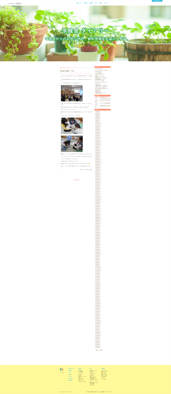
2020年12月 (97, 214)
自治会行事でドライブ (104, 97)
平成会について (79, 3)
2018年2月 (97, 264)
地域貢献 (96, 91)
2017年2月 (97, 281)
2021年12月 (97, 196)
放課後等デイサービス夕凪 (100, 77)
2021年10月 (97, 199)
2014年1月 (97, 331)
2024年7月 (97, 149)
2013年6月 (97, 341)
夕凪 (90, 381)
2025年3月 (97, 137)
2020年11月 (97, 215)
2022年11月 (97, 179)
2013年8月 (97, 338)
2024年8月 (97, 147)
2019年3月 (97, 246)
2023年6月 (97, 168)
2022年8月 (97, 184)
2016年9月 (97, 288)
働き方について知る (104, 375)
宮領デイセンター (98, 76)
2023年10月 (97, 162)
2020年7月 (97, 221)
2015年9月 (97, 306)
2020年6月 (97, 223)
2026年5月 (97, 115)
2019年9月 (97, 237)
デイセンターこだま (98, 80)
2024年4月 (97, 153)
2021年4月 (97, 208)
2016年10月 (97, 287)
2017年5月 (97, 276)
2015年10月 (97, 305)
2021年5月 (97, 206)
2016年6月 (97, 293)
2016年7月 (97, 291)
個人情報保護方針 (102, 391)
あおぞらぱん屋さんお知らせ (100, 88)
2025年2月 (97, 138)
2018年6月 (97, 259)
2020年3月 (97, 228)
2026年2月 (97, 120)
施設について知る (103, 374)
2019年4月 (97, 244)
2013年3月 (97, 346)
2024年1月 (97, 158)
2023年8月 (97, 165)
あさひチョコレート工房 (81, 381)
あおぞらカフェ (80, 380)
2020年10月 (97, 217)
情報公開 (70, 380)
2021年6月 (97, 205)
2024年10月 (97, 144)
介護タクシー (80, 377)
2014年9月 (97, 324)
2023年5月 (97, 170)
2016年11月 (97, 285)
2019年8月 (97, 238)
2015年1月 (97, 318)
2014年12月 (97, 320)
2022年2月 (97, 193)
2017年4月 (97, 278)
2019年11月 (97, 234)
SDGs (96, 3)
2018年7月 (97, 258)
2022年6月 (97, 187)
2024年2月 (97, 156)
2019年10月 (97, 235)
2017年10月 (97, 270)
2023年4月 (97, 171)
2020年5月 (97, 224)
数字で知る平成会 (103, 376)
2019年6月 (97, 241)
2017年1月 (97, 282)
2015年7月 (97, 309)
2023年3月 (97, 173)
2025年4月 (97, 135)
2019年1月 (97, 249)
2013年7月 (97, 340)
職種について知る (103, 371)
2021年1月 (97, 212)
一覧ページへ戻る (98, 350)
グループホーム (98, 68)
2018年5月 (97, 261)
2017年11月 (97, 268)
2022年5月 (97, 188)
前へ (75, 179)
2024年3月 (97, 155)
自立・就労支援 (80, 371)
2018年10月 (97, 253)
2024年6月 (97, 150)
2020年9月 (97, 218)
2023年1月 (97, 176)
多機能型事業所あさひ (99, 92)
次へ (77, 179)
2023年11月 (97, 161)
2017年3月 (97, 279)
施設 (90, 368)
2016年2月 (97, 299)
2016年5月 (97, 294)
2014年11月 (97, 321)
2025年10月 (97, 126)
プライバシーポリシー (109, 391)
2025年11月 (97, 125)
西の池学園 (97, 89)
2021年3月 (97, 209)
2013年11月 (97, 334)
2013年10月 (97, 335)
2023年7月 (97, 167)
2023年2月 (97, 175)
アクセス (106, 3)
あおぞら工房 (97, 71)
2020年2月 (97, 229)
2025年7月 (97, 131)
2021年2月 (97, 211)
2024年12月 (97, 141)
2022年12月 (97, 178)
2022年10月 (97, 181)
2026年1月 (97, 121)
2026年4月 (97, 117)
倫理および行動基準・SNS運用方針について (93, 391)
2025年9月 (97, 128)
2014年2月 (97, 329)
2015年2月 (97, 317)
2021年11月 (97, 197)
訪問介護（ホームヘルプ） (82, 376)
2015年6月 (97, 311)
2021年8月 (97, 202)
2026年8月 (97, 111)
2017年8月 (97, 273)
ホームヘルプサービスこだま (100, 70)
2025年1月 (97, 140)
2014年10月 (97, 323)
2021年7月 (97, 203)
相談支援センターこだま (93, 370)
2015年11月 (97, 303)
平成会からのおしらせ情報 (100, 86)
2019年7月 (97, 240)
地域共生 (100, 3)
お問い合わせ (157, 0)
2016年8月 (97, 290)
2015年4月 (97, 314)
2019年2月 (97, 247)
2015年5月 (97, 312)
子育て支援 (79, 375)
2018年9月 (97, 255)
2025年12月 (97, 123)
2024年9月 (97, 146)
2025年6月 (97, 132)
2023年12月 (97, 159)
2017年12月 (97, 267)
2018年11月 (97, 252)
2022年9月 (97, 182)
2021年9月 (97, 200)
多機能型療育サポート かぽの (94, 382)
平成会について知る (104, 370)
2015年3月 (97, 315)
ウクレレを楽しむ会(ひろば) (105, 98)
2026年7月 (97, 112)
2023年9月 (97, 164)
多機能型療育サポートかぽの (100, 85)
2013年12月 (97, 332)
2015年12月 (97, 302)
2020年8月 (97, 220)
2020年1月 (97, 231)
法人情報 (70, 370)
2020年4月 (97, 226)
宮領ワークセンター (98, 74)
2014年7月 (97, 328)
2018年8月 (97, 256)
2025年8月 (97, 129)
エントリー (103, 377)
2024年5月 (97, 152)
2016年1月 (97, 300)
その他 (96, 83)
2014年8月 (97, 326)
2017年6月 (97, 274)
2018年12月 (97, 250)
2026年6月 (97, 114)
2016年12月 (97, 284)
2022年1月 (97, 194)
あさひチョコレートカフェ (100, 82)
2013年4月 (97, 344)
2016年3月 (97, 297)
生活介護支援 (80, 370)
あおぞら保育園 (98, 73)
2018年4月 (97, 262)
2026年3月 (97, 118)
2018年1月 (97, 265)
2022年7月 (97, 185)
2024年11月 (97, 143)
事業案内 (86, 3)
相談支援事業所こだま (99, 79)
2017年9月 (97, 271)
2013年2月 (97, 347)
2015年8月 (97, 308)
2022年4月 (97, 190)
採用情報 (91, 3)
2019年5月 (97, 243)
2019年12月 (97, 232)
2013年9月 (97, 337)
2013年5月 (97, 343)
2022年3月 (97, 191)
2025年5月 (97, 134)
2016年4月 (97, 296)
